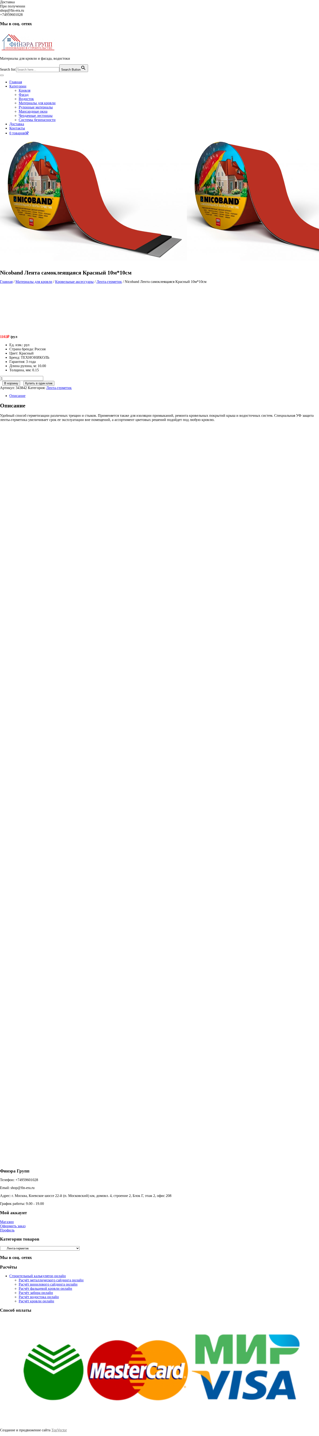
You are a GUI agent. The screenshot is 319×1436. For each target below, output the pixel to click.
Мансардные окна (33, 111)
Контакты (17, 128)
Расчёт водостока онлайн (39, 1297)
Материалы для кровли (37, 103)
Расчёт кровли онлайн (36, 1301)
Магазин (7, 1222)
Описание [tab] (17, 396)
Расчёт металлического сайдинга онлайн (51, 1280)
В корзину (11, 383)
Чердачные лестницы (36, 116)
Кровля (24, 90)
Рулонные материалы (36, 107)
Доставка (16, 124)
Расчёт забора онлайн (36, 1293)
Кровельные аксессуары (74, 282)
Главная (15, 82)
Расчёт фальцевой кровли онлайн (45, 1288)
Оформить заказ (12, 1226)
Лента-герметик (109, 282)
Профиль (7, 1230)
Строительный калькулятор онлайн (37, 1276)
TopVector (59, 1430)
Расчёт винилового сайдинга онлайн (48, 1284)
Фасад (23, 95)
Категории (17, 86)
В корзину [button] (45, 508)
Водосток (26, 99)
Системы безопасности (37, 120)
